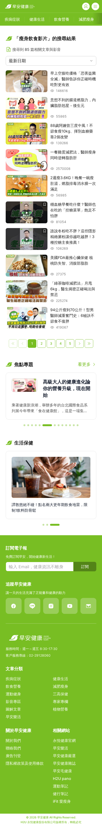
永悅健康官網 (64, 740)
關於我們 (13, 740)
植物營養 (60, 709)
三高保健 (60, 694)
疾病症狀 (13, 678)
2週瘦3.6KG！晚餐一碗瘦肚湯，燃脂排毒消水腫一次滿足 (73, 183)
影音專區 (13, 701)
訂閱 (85, 566)
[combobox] (51, 61)
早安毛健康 (62, 771)
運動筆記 (60, 786)
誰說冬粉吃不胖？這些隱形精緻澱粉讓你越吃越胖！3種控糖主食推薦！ (73, 237)
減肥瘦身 (60, 686)
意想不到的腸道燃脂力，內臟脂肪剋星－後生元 (73, 102)
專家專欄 (60, 701)
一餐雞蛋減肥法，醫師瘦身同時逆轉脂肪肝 (73, 155)
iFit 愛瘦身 (62, 801)
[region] (51, 396)
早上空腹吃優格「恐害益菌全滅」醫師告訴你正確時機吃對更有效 (73, 79)
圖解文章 (13, 709)
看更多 (84, 364)
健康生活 (60, 678)
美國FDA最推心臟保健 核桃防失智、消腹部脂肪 (71, 260)
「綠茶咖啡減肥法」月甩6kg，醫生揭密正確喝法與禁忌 (72, 289)
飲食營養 (13, 686)
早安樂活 (13, 716)
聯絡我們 (13, 748)
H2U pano (62, 778)
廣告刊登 (13, 755)
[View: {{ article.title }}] (26, 81)
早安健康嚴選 (64, 755)
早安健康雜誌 (64, 763)
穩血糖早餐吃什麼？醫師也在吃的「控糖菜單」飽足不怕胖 (73, 210)
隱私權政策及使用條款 (25, 763)
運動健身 (13, 694)
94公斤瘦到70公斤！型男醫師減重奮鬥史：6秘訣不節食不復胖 (72, 315)
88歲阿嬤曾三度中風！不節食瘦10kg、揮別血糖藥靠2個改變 (71, 131)
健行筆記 (60, 793)
